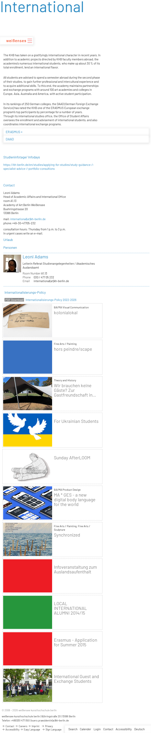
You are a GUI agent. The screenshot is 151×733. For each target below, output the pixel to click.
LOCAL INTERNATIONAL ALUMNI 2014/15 (70, 608)
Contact (108, 729)
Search (72, 729)
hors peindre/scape (73, 349)
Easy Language (31, 729)
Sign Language (53, 729)
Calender (85, 729)
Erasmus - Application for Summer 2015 (75, 642)
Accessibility (124, 729)
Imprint (35, 726)
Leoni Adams (35, 256)
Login (97, 729)
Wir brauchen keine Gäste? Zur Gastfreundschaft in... (75, 390)
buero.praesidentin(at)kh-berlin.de (50, 720)
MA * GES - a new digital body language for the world (74, 499)
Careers (22, 726)
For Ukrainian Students (76, 421)
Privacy (48, 726)
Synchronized (67, 534)
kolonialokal (65, 312)
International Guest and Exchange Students (76, 678)
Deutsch (139, 729)
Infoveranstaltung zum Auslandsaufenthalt (75, 569)
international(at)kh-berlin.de (28, 219)
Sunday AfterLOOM (72, 457)
